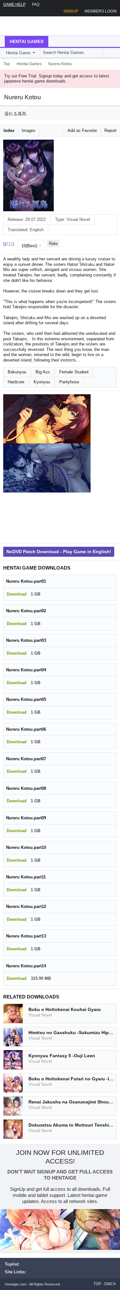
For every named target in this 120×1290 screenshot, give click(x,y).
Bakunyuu (17, 372)
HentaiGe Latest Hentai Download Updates (37, 26)
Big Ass (43, 372)
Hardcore (16, 381)
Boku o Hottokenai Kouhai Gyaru (64, 1009)
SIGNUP (70, 11)
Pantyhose (69, 381)
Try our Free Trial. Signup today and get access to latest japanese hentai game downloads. (56, 79)
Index (9, 130)
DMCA (110, 1284)
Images (29, 130)
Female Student (74, 372)
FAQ (35, 4)
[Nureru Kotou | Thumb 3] (47, 517)
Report (110, 130)
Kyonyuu (42, 381)
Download (17, 594)
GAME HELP (14, 4)
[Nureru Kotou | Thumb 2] (47, 468)
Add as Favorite (82, 130)
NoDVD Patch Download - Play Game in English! (58, 551)
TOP (97, 1284)
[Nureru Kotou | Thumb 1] (47, 419)
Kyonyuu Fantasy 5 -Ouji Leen (61, 1055)
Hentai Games (27, 41)
